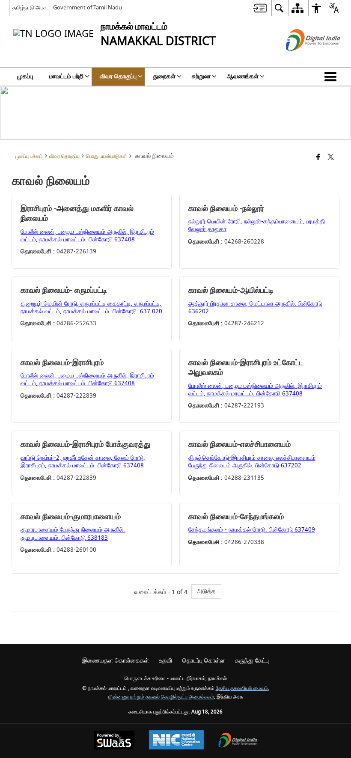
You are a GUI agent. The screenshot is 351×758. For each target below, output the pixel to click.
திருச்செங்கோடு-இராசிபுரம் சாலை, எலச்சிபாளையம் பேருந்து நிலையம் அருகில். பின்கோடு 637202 (251, 461)
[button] (332, 77)
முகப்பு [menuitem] (25, 76)
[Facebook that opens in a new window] (318, 157)
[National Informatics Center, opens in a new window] (176, 741)
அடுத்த (206, 591)
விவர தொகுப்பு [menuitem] (118, 76)
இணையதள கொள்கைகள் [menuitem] (115, 660)
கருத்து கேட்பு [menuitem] (252, 660)
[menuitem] (260, 8)
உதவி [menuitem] (165, 660)
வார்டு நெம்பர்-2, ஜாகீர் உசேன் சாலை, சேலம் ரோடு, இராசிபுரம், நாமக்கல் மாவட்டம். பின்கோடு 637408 (83, 461)
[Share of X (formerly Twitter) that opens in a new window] (330, 157)
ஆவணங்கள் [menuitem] (243, 76)
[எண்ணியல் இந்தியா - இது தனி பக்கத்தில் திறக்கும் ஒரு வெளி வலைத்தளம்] (302, 58)
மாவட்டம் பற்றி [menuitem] (66, 76)
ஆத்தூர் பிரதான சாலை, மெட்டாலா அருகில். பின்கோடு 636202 (255, 307)
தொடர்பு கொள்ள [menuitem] (203, 660)
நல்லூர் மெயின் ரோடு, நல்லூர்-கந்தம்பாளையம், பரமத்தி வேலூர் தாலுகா (256, 225)
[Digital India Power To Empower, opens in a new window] (238, 741)
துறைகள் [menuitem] (164, 76)
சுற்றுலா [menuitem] (201, 76)
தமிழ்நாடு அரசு (29, 7)
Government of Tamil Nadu (87, 7)
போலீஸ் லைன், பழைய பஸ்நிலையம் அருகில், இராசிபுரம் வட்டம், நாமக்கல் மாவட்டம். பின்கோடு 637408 (87, 235)
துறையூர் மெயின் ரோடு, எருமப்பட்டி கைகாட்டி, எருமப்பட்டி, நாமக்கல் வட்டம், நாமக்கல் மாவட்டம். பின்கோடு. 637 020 (91, 307)
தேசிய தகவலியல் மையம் (242, 688)
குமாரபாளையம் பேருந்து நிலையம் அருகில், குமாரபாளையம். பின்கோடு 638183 (73, 533)
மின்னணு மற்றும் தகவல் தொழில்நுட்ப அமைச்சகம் (161, 697)
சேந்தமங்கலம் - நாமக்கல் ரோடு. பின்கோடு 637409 (251, 529)
